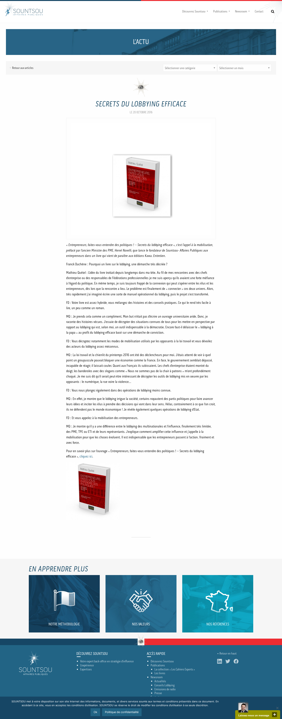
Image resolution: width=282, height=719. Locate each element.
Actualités (160, 681)
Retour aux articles (22, 68)
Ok (95, 712)
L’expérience (87, 665)
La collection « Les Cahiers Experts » (174, 669)
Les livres (159, 673)
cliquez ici (86, 456)
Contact (259, 11)
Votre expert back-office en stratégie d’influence (107, 661)
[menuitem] (194, 11)
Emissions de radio (165, 689)
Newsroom (241, 11)
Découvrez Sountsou (193, 11)
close (274, 714)
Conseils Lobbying (164, 685)
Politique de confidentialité (122, 712)
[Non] (277, 708)
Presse (158, 693)
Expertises (86, 669)
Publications (220, 11)
